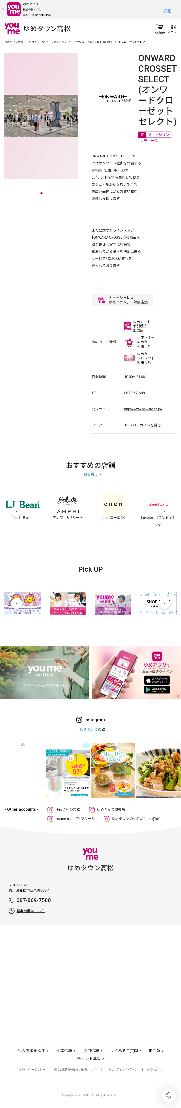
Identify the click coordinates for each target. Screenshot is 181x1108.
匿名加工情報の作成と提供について (75, 1069)
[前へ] (16, 511)
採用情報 (91, 1050)
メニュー (173, 28)
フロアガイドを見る (145, 425)
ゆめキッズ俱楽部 (111, 810)
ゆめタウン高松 (13, 41)
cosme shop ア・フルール (75, 819)
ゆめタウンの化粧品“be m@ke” (136, 819)
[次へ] (164, 511)
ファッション (59, 41)
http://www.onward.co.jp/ (143, 409)
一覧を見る (89, 474)
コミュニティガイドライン (122, 1069)
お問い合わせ (155, 1069)
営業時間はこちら (31, 911)
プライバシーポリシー (32, 1069)
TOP (169, 1096)
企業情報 (64, 1050)
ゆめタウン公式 (88, 729)
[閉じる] (3, 9)
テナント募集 (89, 1058)
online (160, 28)
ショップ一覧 (37, 41)
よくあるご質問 (124, 1050)
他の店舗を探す (31, 1050)
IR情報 (154, 1050)
